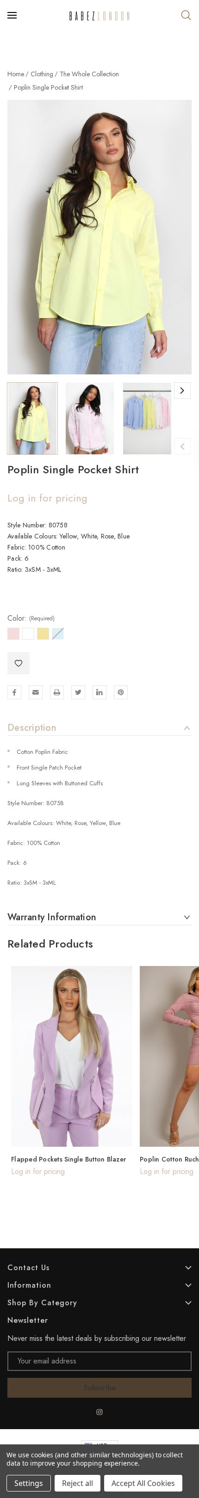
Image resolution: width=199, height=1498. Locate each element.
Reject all (77, 1483)
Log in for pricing (47, 497)
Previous (182, 446)
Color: (31, 618)
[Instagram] (99, 1412)
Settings (28, 1483)
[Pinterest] (121, 692)
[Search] (186, 15)
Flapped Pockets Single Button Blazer (68, 1159)
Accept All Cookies (143, 1483)
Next (182, 390)
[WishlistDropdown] (18, 663)
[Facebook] (14, 692)
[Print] (57, 692)
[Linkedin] (99, 692)
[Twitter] (78, 692)
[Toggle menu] (13, 15)
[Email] (36, 692)
